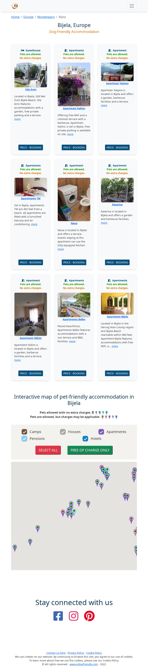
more (17, 119)
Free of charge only (90, 450)
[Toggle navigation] (132, 6)
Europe (28, 17)
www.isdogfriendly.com (84, 664)
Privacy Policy (76, 653)
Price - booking (30, 147)
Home (15, 17)
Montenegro (46, 17)
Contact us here (56, 653)
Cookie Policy (94, 653)
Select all (48, 450)
